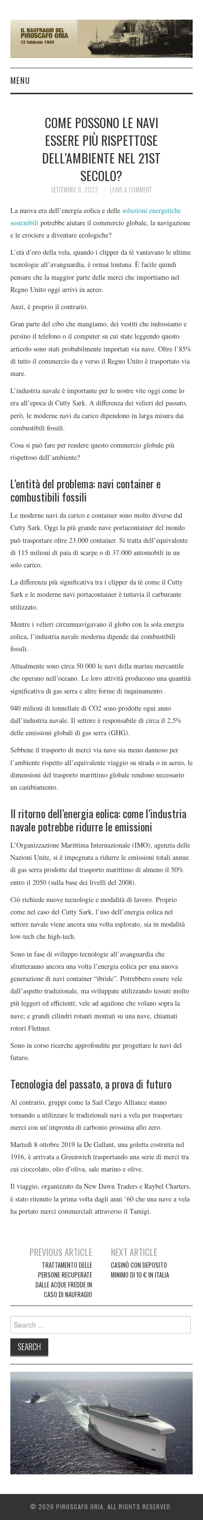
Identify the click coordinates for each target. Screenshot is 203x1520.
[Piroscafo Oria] (101, 37)
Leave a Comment (131, 189)
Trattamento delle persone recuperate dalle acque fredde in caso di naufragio (63, 1279)
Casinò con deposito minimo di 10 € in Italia (140, 1270)
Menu (20, 80)
